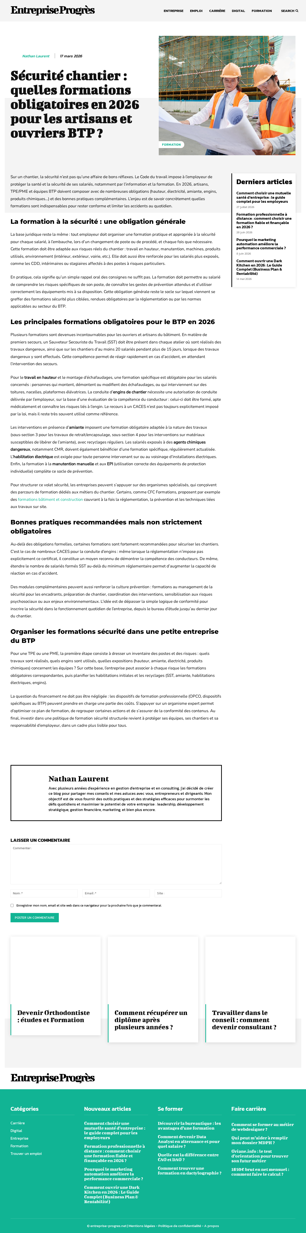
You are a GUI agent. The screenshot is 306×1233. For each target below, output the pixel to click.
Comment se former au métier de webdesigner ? (262, 1127)
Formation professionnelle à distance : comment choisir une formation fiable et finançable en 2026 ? (264, 220)
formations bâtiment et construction (50, 499)
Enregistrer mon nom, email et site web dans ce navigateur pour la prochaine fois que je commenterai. (89, 905)
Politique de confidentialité (179, 1225)
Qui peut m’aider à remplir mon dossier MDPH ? (259, 1140)
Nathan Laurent (35, 56)
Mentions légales (142, 1225)
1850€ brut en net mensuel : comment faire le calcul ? (260, 1172)
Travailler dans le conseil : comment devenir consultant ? (244, 1019)
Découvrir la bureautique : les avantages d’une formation (189, 1126)
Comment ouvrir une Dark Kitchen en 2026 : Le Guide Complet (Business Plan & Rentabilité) (259, 267)
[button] (288, 10)
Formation (171, 144)
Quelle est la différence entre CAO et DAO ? (188, 1157)
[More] (166, 744)
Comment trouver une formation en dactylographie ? (189, 1170)
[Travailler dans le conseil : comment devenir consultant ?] (250, 970)
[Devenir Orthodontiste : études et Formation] (56, 970)
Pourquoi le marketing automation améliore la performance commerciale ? (261, 244)
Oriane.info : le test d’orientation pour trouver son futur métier (259, 1156)
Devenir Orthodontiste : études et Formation (53, 1016)
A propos (211, 1225)
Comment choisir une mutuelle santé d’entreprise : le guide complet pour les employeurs (263, 197)
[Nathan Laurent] (16, 56)
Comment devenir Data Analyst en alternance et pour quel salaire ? (189, 1141)
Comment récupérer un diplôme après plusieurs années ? (151, 1019)
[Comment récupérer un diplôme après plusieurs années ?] (153, 970)
